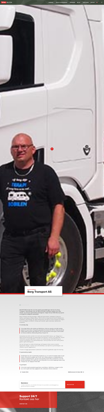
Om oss (78, 2)
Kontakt (93, 2)
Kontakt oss (23, 404)
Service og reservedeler (61, 2)
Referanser (72, 2)
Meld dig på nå (70, 384)
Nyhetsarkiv (86, 2)
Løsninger (50, 2)
